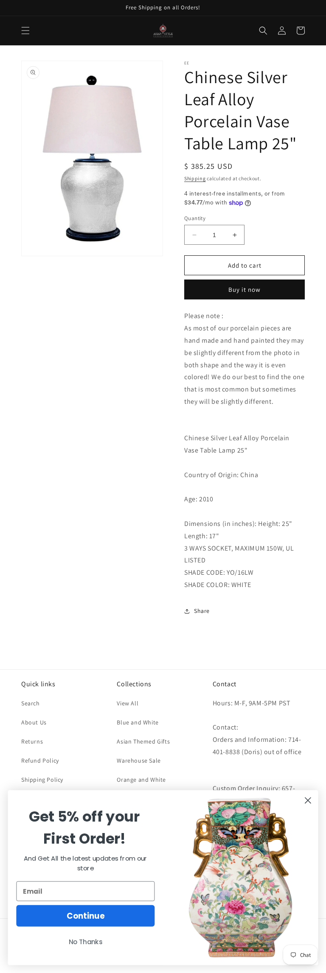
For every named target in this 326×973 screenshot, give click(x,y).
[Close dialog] (308, 801)
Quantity (194, 218)
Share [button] (202, 611)
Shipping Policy (42, 779)
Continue (85, 915)
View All (127, 703)
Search (30, 703)
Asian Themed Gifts (143, 741)
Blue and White (137, 722)
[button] (25, 30)
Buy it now (244, 289)
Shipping (195, 178)
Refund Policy (40, 760)
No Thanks (86, 942)
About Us (34, 722)
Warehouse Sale (138, 760)
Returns (32, 741)
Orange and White (141, 779)
